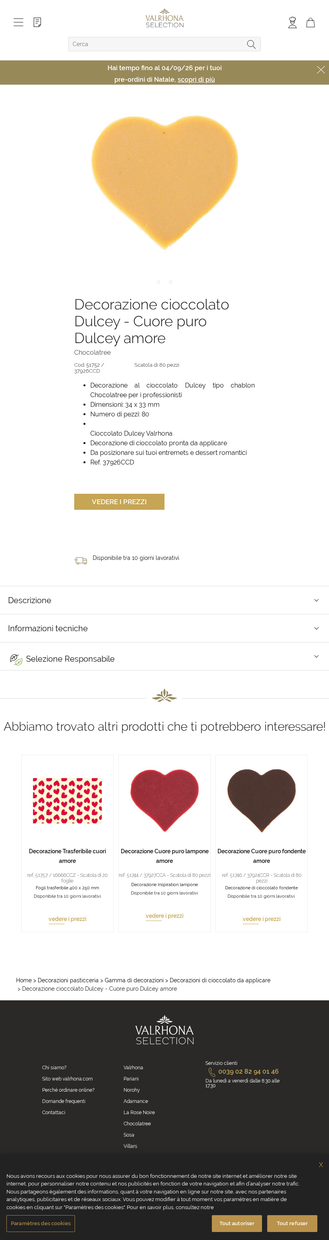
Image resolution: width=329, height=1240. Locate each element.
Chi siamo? (54, 1067)
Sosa (129, 1135)
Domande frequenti (63, 1101)
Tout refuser (292, 1223)
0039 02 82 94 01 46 (248, 1071)
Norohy (132, 1090)
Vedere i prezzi (119, 502)
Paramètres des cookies (41, 1223)
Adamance (136, 1101)
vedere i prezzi (67, 919)
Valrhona (133, 1067)
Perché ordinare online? (68, 1090)
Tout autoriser (237, 1223)
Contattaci (53, 1112)
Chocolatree (137, 1124)
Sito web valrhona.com (67, 1079)
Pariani (131, 1079)
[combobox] (164, 44)
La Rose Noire (139, 1112)
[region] (164, 1197)
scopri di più (196, 79)
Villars (130, 1146)
